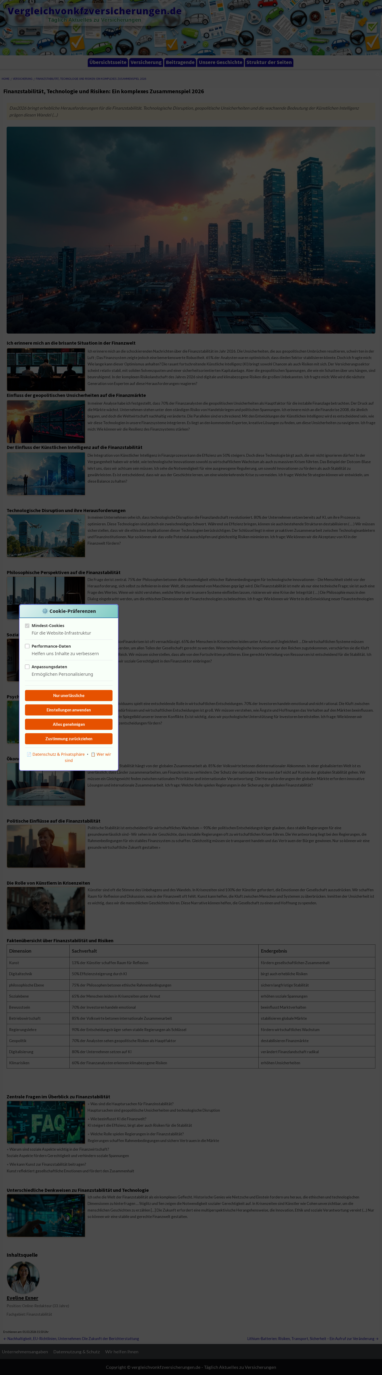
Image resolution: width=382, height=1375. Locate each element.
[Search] (377, 75)
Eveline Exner (22, 1297)
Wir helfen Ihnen (121, 1351)
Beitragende (180, 62)
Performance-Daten (51, 646)
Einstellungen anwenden (69, 709)
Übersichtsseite (107, 62)
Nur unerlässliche (68, 695)
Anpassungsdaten (49, 666)
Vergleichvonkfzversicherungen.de (95, 10)
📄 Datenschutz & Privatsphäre (56, 754)
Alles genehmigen (69, 724)
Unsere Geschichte (220, 62)
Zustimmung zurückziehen (68, 738)
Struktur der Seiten (269, 62)
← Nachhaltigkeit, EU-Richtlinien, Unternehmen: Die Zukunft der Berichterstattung (71, 1338)
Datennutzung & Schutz (76, 1351)
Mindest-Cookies (48, 625)
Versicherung (146, 62)
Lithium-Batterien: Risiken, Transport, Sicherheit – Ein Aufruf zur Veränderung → (313, 1338)
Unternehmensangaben (25, 1351)
